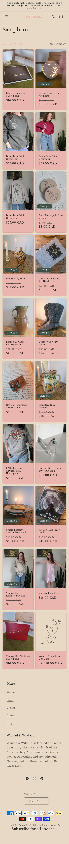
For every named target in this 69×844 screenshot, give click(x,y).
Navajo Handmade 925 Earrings (16, 406)
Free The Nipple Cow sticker (51, 216)
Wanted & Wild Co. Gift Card (49, 657)
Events (11, 707)
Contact (12, 715)
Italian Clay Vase (15, 278)
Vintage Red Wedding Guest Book (18, 657)
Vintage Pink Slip (48, 593)
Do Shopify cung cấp (49, 825)
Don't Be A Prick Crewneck (15, 157)
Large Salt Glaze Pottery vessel (15, 343)
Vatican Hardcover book (49, 531)
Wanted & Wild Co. (28, 825)
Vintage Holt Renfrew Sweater (15, 594)
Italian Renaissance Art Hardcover (49, 280)
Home (11, 692)
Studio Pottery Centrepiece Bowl (16, 531)
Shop (10, 700)
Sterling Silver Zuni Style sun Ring (50, 469)
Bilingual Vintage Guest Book (15, 94)
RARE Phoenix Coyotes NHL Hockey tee (14, 471)
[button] (6, 16)
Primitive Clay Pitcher (47, 406)
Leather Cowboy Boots (48, 343)
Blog (10, 723)
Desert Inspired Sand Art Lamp (50, 94)
